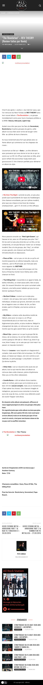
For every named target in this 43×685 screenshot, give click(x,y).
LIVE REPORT (18, 629)
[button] (4, 682)
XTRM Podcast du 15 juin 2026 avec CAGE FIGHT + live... (26, 656)
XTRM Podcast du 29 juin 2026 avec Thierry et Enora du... (26, 646)
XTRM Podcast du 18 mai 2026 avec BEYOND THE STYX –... (26, 666)
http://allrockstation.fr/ (21, 557)
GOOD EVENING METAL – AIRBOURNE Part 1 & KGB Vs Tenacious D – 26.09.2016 (11, 529)
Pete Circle (8, 44)
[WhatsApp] (18, 57)
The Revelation (22, 115)
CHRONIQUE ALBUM (13, 13)
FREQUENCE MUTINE (20, 639)
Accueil (3, 13)
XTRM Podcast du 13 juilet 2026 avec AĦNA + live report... (27, 636)
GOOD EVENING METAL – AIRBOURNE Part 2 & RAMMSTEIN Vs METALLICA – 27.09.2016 (31, 529)
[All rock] (21, 5)
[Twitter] (9, 57)
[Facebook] (4, 57)
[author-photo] (21, 551)
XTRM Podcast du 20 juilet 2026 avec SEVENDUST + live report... (27, 626)
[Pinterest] (14, 57)
